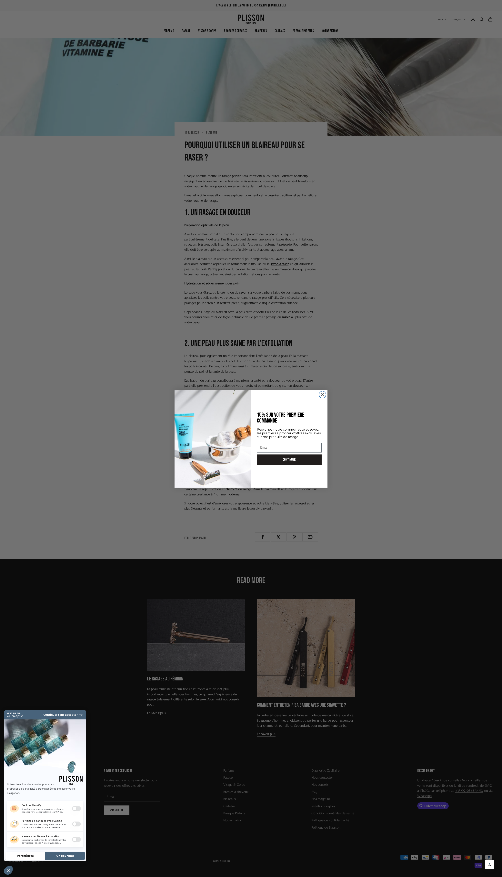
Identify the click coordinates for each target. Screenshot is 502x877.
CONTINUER (289, 460)
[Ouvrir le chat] (489, 864)
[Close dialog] (322, 394)
